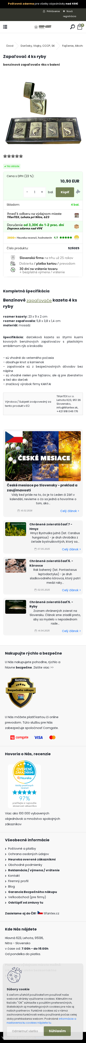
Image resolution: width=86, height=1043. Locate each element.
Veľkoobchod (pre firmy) (27, 897)
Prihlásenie (53, 11)
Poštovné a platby (22, 848)
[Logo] (43, 27)
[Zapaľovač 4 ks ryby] (43, 110)
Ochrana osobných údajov (28, 854)
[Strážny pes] (78, 192)
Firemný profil (18, 881)
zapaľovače (39, 300)
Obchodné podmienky (25, 865)
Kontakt (14, 876)
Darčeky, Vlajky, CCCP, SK (38, 46)
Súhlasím (57, 1031)
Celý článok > (69, 511)
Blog (11, 886)
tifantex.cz (51, 913)
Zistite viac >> (43, 667)
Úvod (9, 46)
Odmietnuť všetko (25, 1031)
